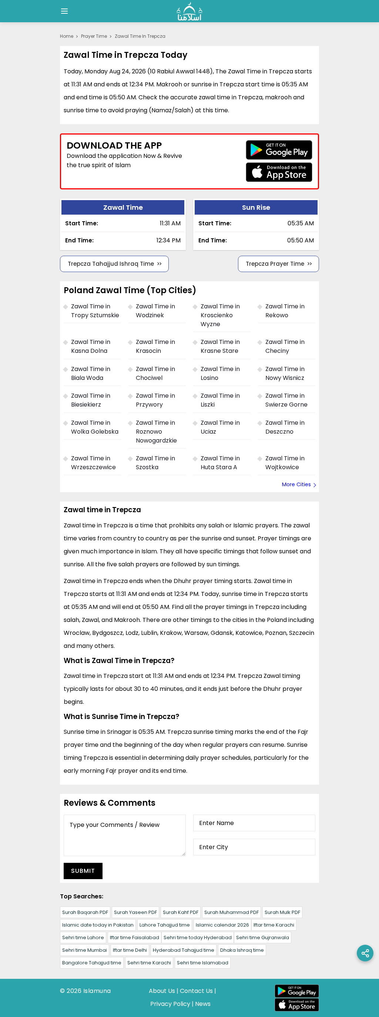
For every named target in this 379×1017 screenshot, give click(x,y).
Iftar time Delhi (130, 950)
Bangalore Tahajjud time (91, 962)
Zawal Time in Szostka (155, 462)
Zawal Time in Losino (220, 373)
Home (66, 36)
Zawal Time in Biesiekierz (90, 400)
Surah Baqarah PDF (85, 912)
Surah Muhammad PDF (231, 912)
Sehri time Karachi (149, 962)
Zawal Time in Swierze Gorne (286, 400)
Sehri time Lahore (83, 937)
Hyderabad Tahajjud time (183, 950)
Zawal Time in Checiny (285, 346)
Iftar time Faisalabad (134, 937)
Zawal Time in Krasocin (155, 346)
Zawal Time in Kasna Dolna (90, 346)
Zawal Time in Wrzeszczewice (93, 462)
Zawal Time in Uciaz (220, 427)
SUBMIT (83, 871)
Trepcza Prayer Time (275, 264)
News (203, 1004)
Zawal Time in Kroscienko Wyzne (220, 315)
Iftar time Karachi (274, 924)
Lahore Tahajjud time (165, 924)
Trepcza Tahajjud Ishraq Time (111, 264)
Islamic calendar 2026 (222, 924)
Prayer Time (94, 36)
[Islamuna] (189, 11)
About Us (162, 991)
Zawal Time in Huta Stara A (220, 462)
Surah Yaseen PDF (135, 912)
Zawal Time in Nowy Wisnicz (285, 373)
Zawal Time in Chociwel (155, 373)
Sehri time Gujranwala (262, 937)
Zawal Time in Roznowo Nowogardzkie (156, 431)
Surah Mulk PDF (282, 912)
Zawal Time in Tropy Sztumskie (95, 310)
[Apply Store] (279, 172)
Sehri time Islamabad (202, 962)
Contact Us (196, 991)
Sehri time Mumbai (84, 950)
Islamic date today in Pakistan (98, 924)
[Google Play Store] (279, 150)
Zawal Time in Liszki (220, 400)
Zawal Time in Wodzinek (155, 310)
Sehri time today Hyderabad (198, 937)
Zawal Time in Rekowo (285, 310)
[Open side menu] (63, 11)
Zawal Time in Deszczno (285, 427)
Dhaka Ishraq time (242, 950)
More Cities (296, 484)
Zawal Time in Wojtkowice (285, 462)
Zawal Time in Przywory (155, 400)
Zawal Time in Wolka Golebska (94, 427)
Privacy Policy (170, 1004)
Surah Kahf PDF (180, 912)
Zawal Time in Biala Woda (90, 373)
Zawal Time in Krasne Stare (220, 346)
